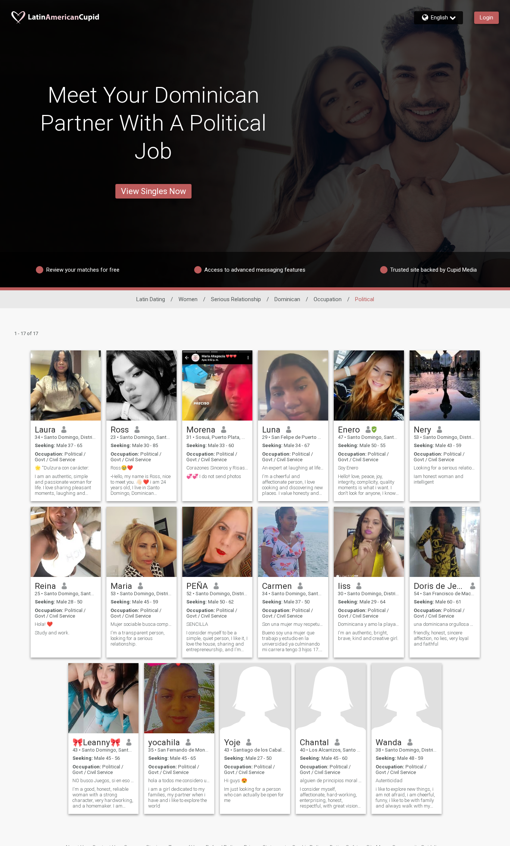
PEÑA (197, 586)
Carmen (277, 586)
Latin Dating (150, 299)
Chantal (314, 742)
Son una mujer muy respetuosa (293, 624)
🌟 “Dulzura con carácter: (62, 468)
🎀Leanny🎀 (96, 742)
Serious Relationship (236, 299)
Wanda (389, 742)
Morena (200, 429)
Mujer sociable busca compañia (141, 624)
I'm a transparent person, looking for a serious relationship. (138, 638)
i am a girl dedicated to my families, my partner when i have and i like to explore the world (177, 797)
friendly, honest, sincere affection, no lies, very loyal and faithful (441, 638)
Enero (349, 429)
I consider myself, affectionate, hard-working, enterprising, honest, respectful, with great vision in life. (329, 797)
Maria (121, 586)
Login (486, 17)
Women (188, 299)
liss (344, 586)
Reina (45, 586)
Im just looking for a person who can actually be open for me (254, 794)
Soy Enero (348, 468)
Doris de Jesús (439, 586)
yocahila (164, 742)
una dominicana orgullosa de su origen (445, 624)
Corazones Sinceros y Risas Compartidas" (217, 468)
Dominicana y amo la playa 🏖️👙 (369, 624)
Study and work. (52, 633)
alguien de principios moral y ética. (331, 780)
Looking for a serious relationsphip (445, 468)
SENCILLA (197, 624)
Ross (120, 429)
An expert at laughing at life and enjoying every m (293, 468)
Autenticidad (389, 780)
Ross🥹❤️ (122, 468)
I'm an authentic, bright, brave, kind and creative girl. (368, 635)
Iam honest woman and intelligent (438, 479)
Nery (422, 429)
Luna (271, 429)
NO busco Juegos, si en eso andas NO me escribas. (103, 780)
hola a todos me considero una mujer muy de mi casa (179, 780)
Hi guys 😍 (235, 780)
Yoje (232, 742)
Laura (45, 429)
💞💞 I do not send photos (213, 476)
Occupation (328, 299)
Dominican (287, 299)
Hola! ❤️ (44, 624)
